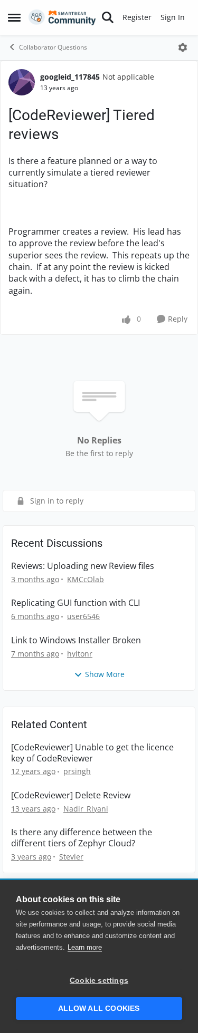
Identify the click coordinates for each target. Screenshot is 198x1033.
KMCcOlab (85, 579)
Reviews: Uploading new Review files (82, 566)
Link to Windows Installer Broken (76, 640)
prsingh (77, 771)
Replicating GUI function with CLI (75, 603)
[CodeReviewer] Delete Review (70, 795)
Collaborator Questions (53, 47)
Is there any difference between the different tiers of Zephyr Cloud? (81, 838)
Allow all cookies (98, 1008)
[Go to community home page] (62, 17)
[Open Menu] (182, 47)
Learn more (85, 947)
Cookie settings (99, 980)
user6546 (83, 616)
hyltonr (79, 654)
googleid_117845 (70, 77)
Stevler (71, 857)
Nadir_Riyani (85, 809)
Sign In (173, 17)
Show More (105, 674)
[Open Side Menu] (14, 17)
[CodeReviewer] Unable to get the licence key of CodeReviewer (92, 753)
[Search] (107, 17)
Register (137, 17)
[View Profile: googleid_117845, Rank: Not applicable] (21, 82)
